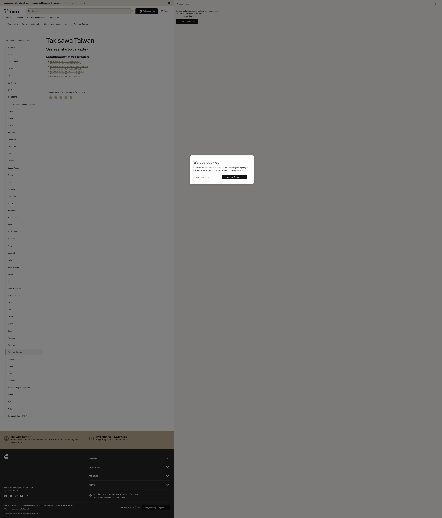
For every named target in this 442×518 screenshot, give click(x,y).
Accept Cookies (234, 177)
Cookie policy (240, 170)
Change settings (201, 177)
